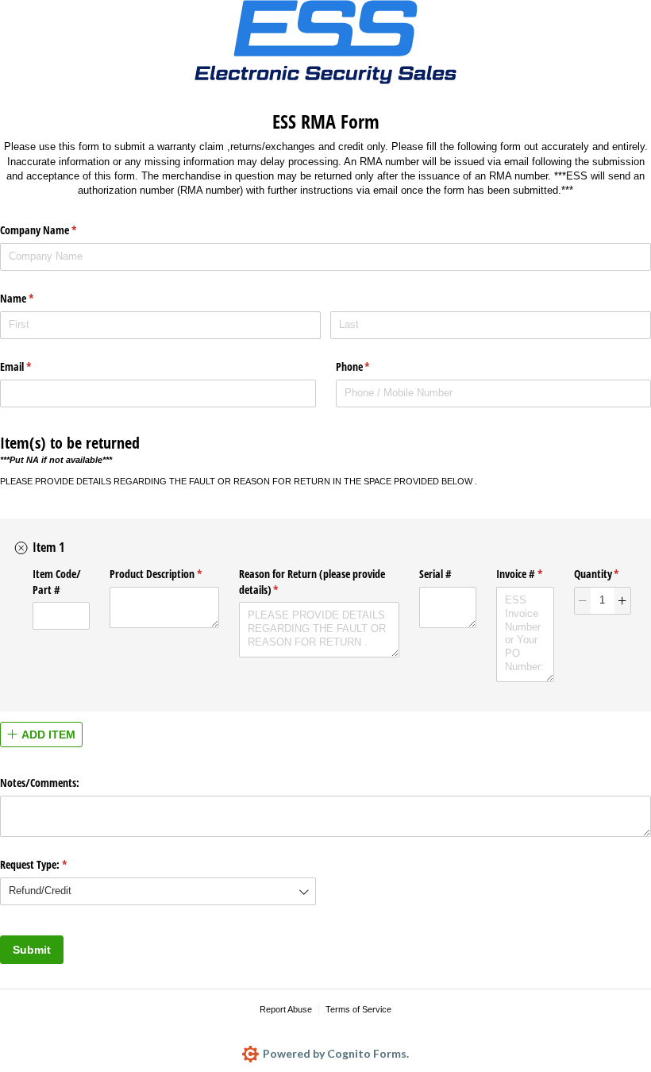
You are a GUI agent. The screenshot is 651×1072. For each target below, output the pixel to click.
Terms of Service (358, 1009)
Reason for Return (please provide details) (312, 581)
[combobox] (158, 891)
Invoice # (524, 573)
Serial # (435, 573)
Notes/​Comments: (39, 782)
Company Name (57, 229)
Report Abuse (286, 1009)
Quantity (602, 573)
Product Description (164, 573)
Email (34, 366)
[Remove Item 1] (21, 548)
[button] (583, 601)
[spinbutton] (602, 601)
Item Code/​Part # (57, 581)
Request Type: (52, 864)
